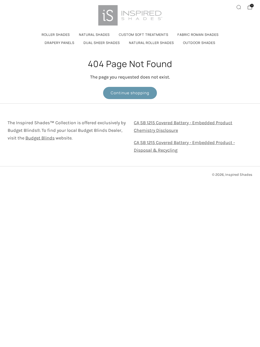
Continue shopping (130, 93)
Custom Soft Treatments (143, 34)
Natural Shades (94, 34)
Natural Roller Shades (151, 42)
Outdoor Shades (199, 42)
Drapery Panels (59, 42)
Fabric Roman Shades (198, 34)
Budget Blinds (40, 138)
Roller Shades (56, 34)
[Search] (238, 7)
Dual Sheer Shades (102, 42)
